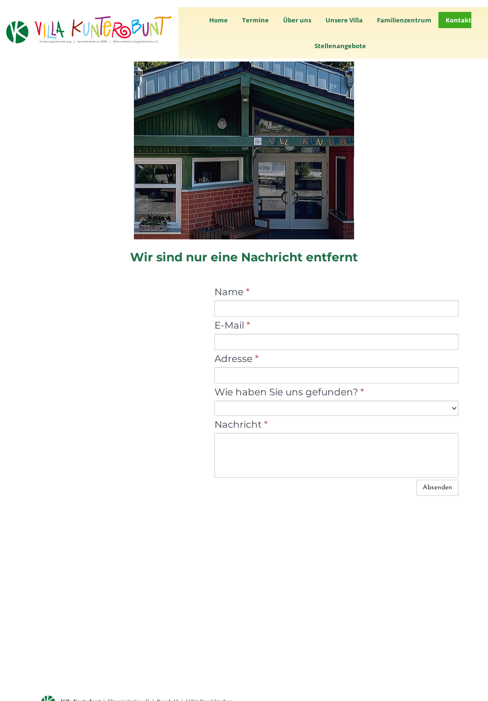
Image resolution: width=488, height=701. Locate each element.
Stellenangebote (340, 45)
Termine (255, 20)
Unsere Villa (344, 20)
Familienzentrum (404, 20)
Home (218, 20)
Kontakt (458, 20)
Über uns (297, 20)
